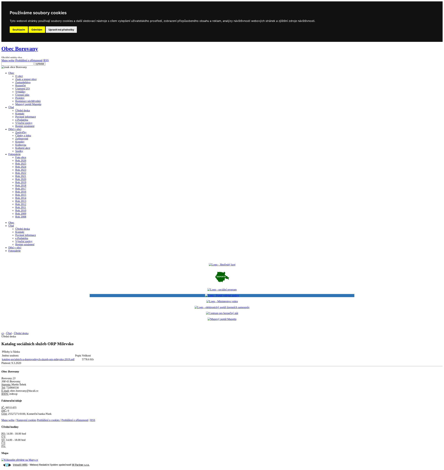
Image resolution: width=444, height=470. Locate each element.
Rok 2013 (20, 201)
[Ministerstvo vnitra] (222, 301)
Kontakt (19, 113)
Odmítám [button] (36, 29)
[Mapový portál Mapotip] (222, 319)
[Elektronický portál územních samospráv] (222, 307)
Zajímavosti (21, 138)
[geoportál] (222, 283)
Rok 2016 (20, 191)
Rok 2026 (20, 160)
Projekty (19, 97)
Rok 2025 (20, 163)
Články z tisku (23, 135)
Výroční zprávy (23, 122)
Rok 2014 (20, 197)
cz (2, 333)
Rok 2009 (20, 213)
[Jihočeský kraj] (222, 264)
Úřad (11, 107)
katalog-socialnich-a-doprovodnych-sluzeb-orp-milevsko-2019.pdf (38, 359)
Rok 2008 (20, 216)
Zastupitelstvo (23, 82)
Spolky (19, 151)
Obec (11, 73)
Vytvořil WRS (20, 465)
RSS (46, 60)
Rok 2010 (20, 210)
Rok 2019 (20, 182)
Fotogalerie (14, 154)
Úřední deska (22, 110)
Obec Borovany (19, 48)
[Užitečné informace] (222, 313)
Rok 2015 (20, 194)
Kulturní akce (22, 147)
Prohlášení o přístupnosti (29, 60)
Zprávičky (21, 132)
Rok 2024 (20, 166)
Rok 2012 (20, 204)
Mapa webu (7, 60)
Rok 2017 (20, 188)
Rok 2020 (20, 179)
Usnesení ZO (22, 88)
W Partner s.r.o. (80, 465)
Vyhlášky (20, 91)
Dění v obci (14, 129)
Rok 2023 (20, 169)
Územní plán (22, 94)
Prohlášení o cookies (48, 420)
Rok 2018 (20, 185)
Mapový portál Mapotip (28, 104)
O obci (19, 76)
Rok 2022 (20, 172)
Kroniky (19, 141)
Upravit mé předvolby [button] (61, 29)
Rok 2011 (20, 207)
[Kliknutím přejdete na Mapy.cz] (19, 459)
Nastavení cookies (26, 420)
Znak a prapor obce (26, 79)
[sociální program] (222, 289)
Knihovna (20, 144)
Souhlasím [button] (18, 29)
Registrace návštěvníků (28, 101)
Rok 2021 (20, 176)
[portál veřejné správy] (222, 295)
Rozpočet (20, 85)
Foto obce (20, 157)
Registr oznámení (24, 126)
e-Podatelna (21, 119)
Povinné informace (25, 116)
